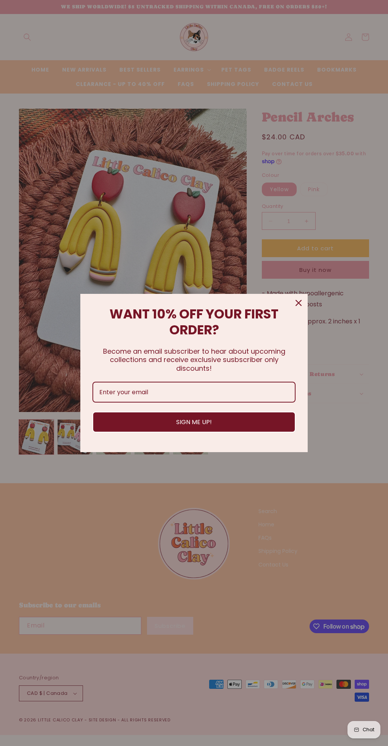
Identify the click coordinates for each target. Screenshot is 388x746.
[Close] (298, 303)
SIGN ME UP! (194, 422)
